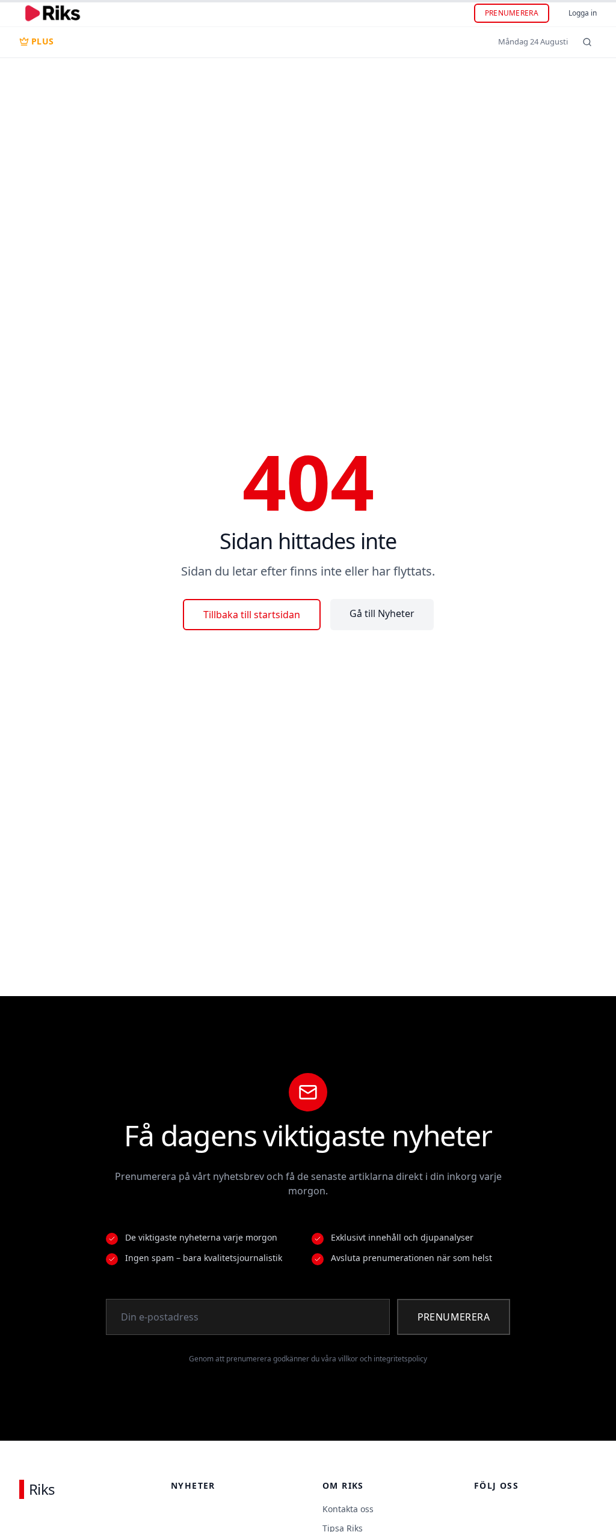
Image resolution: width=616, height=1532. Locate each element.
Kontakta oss (348, 1509)
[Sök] (587, 42)
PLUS (42, 41)
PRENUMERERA (511, 13)
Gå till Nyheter (382, 613)
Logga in (582, 13)
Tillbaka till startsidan (251, 614)
